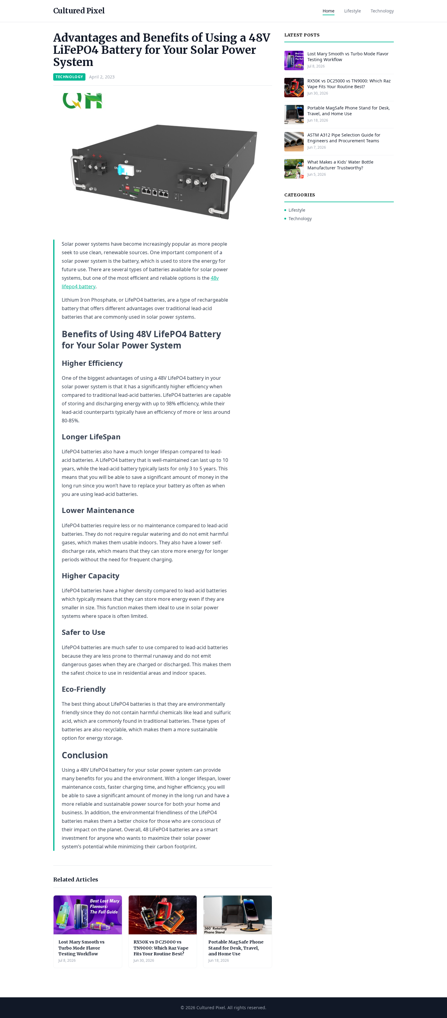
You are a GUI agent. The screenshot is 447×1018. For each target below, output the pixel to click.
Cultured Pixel (79, 11)
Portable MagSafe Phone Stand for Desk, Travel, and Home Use (236, 948)
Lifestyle (352, 11)
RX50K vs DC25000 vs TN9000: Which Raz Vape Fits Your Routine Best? (161, 948)
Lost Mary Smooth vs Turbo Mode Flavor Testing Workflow (81, 948)
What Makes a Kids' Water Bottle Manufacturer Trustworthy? (340, 165)
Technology (382, 11)
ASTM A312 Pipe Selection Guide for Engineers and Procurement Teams (343, 138)
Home (328, 11)
